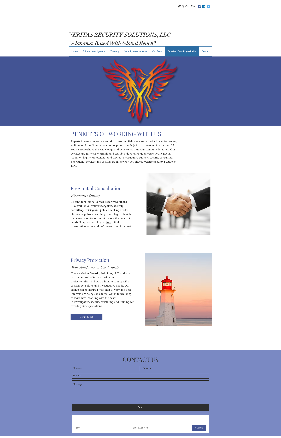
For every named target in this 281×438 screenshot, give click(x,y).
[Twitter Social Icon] (208, 6)
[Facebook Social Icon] (199, 6)
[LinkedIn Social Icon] (203, 6)
